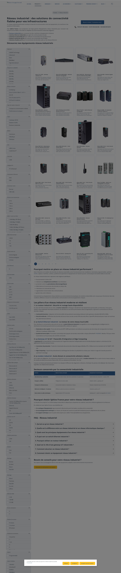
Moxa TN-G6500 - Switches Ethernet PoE (41, 254)
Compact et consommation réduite (18, 108)
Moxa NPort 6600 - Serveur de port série (42, 218)
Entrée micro (12, 339)
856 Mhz (11, 71)
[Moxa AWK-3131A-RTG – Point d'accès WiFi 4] (64, 204)
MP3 (10, 297)
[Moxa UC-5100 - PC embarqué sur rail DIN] (105, 204)
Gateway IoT (42, 339)
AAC (10, 287)
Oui (10, 453)
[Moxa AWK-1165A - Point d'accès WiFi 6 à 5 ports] (43, 168)
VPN (10, 278)
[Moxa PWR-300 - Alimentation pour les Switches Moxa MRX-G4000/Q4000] (85, 60)
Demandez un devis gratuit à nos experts (45, 467)
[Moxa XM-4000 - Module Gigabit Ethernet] (105, 60)
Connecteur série (11, 186)
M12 (10, 178)
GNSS (8, 313)
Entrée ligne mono (14, 334)
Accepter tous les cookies (87, 563)
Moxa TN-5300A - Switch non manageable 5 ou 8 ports (104, 183)
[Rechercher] (112, 3)
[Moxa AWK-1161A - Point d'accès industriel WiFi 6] (105, 132)
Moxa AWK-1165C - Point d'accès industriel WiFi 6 (64, 183)
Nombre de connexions (12, 533)
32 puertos (12, 537)
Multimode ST (13, 373)
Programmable (13, 555)
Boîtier (8, 130)
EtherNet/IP (12, 567)
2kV (10, 441)
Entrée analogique (14, 257)
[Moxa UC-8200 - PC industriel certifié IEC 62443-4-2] (105, 96)
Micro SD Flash (13, 390)
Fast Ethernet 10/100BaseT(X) (17, 347)
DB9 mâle (11, 192)
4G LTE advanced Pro (14, 97)
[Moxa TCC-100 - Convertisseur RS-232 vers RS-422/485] (85, 239)
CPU (8, 145)
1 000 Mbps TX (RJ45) (14, 222)
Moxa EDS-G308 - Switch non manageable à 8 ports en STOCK (105, 254)
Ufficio (11, 489)
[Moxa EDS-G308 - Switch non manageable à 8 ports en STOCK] (105, 239)
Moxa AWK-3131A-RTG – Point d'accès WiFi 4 (63, 218)
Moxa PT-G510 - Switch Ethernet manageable (84, 110)
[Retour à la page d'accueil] (14, 4)
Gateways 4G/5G (13, 120)
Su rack (11, 486)
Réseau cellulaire (11, 86)
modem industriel (45, 356)
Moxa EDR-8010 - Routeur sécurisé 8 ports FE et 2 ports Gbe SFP (43, 110)
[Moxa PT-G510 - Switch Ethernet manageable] (85, 96)
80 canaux (12, 528)
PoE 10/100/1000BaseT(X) (16, 357)
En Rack (11, 464)
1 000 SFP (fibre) (13, 224)
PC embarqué (13, 169)
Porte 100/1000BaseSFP (15, 413)
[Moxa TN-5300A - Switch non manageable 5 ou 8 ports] (105, 168)
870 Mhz (11, 81)
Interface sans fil (11, 416)
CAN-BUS (11, 564)
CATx (10, 382)
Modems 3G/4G (13, 122)
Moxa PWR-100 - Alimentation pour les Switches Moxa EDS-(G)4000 (42, 147)
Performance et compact (15, 111)
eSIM (10, 160)
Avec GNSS (12, 317)
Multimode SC (13, 371)
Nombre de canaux (11, 519)
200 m (11, 208)
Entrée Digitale (13, 255)
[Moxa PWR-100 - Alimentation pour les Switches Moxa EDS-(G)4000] (43, 132)
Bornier (11, 189)
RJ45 (10, 180)
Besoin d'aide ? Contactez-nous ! (92, 22)
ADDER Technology (14, 52)
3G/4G (11, 428)
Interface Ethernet (11, 344)
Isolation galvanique (12, 435)
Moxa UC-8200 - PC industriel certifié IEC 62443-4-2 (104, 110)
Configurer (74, 563)
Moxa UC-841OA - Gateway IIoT (63, 253)
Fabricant (9, 49)
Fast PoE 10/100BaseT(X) (15, 350)
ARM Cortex (12, 148)
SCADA (35, 273)
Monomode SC (13, 366)
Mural (10, 467)
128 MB (11, 499)
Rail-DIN (11, 469)
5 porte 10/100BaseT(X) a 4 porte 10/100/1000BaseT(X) (18, 402)
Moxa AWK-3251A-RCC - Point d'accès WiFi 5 (63, 147)
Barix (10, 57)
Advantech (12, 55)
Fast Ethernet (10, 265)
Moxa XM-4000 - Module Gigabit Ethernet (105, 75)
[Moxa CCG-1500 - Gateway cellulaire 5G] (43, 60)
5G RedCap (12, 90)
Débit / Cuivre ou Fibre (12, 216)
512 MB (11, 502)
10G (10, 246)
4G (10, 430)
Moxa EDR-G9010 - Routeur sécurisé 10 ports (83, 218)
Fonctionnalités (10, 274)
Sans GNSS (12, 319)
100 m (11, 203)
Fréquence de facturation (13, 302)
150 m (11, 206)
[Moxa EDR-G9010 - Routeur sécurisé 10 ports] (85, 204)
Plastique (11, 139)
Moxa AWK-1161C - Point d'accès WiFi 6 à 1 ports (84, 183)
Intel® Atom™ (13, 151)
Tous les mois (13, 305)
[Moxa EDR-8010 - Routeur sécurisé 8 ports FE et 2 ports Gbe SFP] (43, 96)
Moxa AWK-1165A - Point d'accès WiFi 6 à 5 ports (43, 183)
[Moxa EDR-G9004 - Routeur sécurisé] (85, 132)
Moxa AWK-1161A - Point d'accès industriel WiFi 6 (105, 147)
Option (9, 552)
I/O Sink (11, 260)
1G (10, 241)
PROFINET (98, 333)
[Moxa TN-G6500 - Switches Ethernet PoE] (43, 239)
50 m (10, 201)
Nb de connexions (11, 508)
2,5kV (10, 438)
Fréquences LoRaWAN (12, 67)
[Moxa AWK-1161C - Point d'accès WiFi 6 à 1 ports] (85, 168)
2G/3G (11, 422)
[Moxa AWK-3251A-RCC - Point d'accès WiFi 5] (64, 132)
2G (10, 243)
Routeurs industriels (14, 125)
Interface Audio (10, 325)
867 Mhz (11, 76)
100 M (10, 238)
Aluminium (12, 134)
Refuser (66, 563)
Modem (9, 446)
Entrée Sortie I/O (11, 251)
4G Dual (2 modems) (14, 100)
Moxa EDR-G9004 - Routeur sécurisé (83, 147)
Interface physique (11, 379)
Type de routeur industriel (13, 105)
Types (8, 116)
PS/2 (10, 393)
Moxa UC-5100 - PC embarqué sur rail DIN (105, 218)
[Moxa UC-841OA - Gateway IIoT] (64, 239)
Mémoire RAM (10, 493)
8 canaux (11, 523)
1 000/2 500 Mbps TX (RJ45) (16, 230)
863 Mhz (11, 74)
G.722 (10, 294)
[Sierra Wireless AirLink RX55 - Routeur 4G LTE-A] (64, 96)
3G (10, 425)
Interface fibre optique (12, 362)
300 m (11, 211)
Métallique (12, 137)
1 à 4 (10, 542)
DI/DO (11, 385)
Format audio (10, 283)
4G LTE (11, 95)
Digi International (13, 63)
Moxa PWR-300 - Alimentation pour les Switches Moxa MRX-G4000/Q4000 (84, 75)
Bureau (11, 462)
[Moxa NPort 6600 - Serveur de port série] (43, 204)
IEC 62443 (108, 393)
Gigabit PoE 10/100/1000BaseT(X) (18, 355)
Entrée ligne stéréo (14, 336)
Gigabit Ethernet (13, 408)
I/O (10, 411)
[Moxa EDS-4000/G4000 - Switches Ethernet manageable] (64, 60)
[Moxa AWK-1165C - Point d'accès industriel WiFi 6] (64, 168)
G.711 (10, 292)
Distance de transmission (13, 197)
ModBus (11, 569)
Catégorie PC (10, 165)
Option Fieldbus (11, 561)
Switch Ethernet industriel (48, 322)
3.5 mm (11, 328)
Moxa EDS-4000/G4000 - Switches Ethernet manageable (64, 75)
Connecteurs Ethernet (12, 174)
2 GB (10, 497)
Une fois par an (13, 308)
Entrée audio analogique (15, 331)
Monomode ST (13, 368)
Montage (9, 458)
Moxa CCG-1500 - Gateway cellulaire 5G (41, 75)
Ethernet (11, 388)
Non (10, 450)
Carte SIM (9, 156)
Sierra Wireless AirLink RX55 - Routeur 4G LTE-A (63, 110)
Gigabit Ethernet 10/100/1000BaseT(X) (19, 352)
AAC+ (10, 289)
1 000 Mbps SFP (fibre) (15, 219)
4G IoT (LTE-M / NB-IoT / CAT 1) (17, 92)
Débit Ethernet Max (11, 234)
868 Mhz (11, 79)
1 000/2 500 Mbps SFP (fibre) (16, 227)
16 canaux (12, 525)
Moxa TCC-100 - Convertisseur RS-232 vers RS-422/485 (85, 254)
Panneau (11, 481)
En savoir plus (29, 562)
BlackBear (11, 60)
